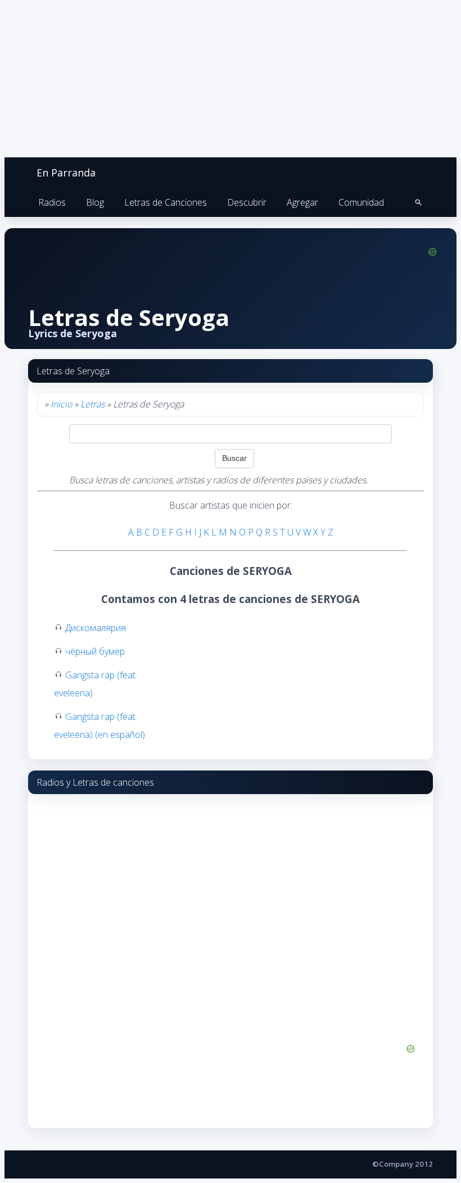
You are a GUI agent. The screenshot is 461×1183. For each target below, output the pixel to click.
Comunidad (361, 202)
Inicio (61, 404)
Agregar (302, 202)
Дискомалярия (95, 628)
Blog (95, 202)
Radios (52, 202)
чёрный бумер (95, 651)
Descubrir (246, 202)
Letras (92, 404)
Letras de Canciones (165, 202)
